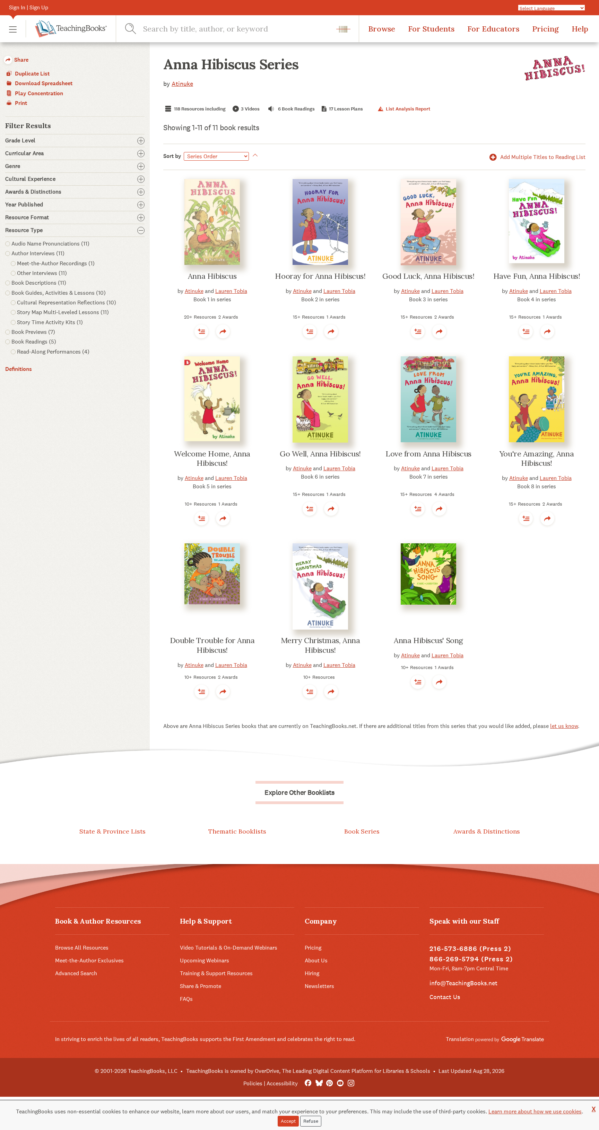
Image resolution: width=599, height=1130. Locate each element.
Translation (460, 1039)
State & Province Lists (112, 831)
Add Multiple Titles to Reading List (542, 157)
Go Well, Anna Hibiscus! (320, 454)
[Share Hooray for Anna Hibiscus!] (331, 331)
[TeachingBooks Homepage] (66, 28)
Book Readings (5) (33, 341)
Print (20, 103)
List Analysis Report (407, 109)
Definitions (18, 369)
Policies (252, 1083)
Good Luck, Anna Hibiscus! (428, 276)
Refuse (310, 1121)
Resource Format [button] (27, 217)
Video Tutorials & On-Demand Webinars (228, 947)
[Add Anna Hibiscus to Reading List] (201, 331)
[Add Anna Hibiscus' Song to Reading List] (418, 682)
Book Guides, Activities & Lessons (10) (58, 292)
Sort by (172, 156)
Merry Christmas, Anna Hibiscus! (320, 645)
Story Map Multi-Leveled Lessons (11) (63, 312)
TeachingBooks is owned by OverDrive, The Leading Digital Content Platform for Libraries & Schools (308, 1071)
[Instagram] (351, 1083)
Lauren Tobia (231, 291)
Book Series (362, 831)
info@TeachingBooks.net (463, 983)
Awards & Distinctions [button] (33, 191)
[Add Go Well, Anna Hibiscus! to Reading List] (309, 509)
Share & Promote (200, 986)
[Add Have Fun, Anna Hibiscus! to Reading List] (526, 331)
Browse (381, 29)
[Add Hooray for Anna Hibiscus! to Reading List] (309, 331)
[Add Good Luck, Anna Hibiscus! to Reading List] (418, 331)
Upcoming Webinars (204, 960)
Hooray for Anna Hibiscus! (320, 276)
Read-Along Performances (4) (53, 351)
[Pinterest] (329, 1083)
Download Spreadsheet (43, 83)
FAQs (186, 999)
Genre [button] (12, 166)
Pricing (545, 29)
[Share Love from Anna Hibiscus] (439, 509)
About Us (316, 960)
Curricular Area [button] (24, 153)
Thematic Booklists (237, 831)
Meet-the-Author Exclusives (89, 960)
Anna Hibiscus (212, 276)
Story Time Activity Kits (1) (50, 322)
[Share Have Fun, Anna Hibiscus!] (547, 331)
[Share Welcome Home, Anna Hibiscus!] (223, 518)
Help (580, 29)
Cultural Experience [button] (30, 179)
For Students (431, 29)
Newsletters (319, 986)
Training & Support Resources (216, 973)
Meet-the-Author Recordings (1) (56, 263)
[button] (13, 29)
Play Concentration (38, 93)
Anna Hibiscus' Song (428, 640)
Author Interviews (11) (37, 253)
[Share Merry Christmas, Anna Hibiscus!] (331, 692)
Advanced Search (76, 973)
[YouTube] (340, 1083)
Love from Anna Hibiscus (428, 454)
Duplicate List (32, 73)
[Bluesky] (318, 1083)
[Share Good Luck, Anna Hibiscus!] (439, 331)
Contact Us (444, 997)
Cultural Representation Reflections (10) (66, 302)
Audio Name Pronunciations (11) (50, 243)
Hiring (312, 973)
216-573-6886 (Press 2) (470, 948)
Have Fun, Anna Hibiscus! (536, 276)
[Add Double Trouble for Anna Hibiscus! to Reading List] (201, 692)
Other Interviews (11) (42, 273)
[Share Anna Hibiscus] (223, 331)
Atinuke (182, 84)
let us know (564, 726)
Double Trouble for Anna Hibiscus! (212, 645)
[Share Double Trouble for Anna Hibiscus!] (223, 692)
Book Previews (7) (33, 332)
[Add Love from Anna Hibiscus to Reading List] (418, 509)
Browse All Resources (81, 947)
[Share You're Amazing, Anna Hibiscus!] (547, 518)
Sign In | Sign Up (28, 7)
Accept (288, 1121)
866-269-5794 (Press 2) (471, 959)
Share (20, 59)
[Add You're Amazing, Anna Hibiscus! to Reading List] (526, 518)
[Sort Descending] (254, 156)
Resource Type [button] (24, 230)
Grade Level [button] (20, 140)
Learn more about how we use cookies (535, 1111)
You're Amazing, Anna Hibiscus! (537, 458)
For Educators (493, 29)
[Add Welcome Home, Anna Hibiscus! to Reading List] (201, 518)
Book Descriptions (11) (38, 282)
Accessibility (282, 1083)
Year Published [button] (24, 204)
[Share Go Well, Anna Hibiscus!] (331, 509)
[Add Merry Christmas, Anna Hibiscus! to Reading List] (309, 692)
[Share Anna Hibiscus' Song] (439, 682)
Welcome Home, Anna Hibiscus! (212, 458)
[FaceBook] (308, 1083)
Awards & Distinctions (486, 831)
